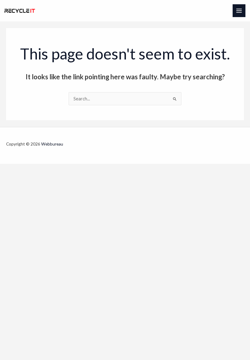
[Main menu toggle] (239, 10)
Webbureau (52, 143)
